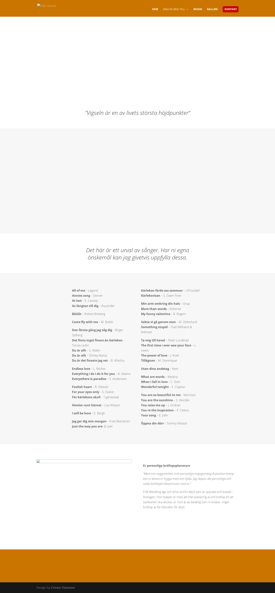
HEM (155, 9)
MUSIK (197, 9)
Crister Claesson (63, 588)
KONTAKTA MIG (137, 567)
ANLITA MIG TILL (174, 9)
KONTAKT (230, 9)
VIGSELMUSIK (157, 206)
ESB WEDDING (157, 526)
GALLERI (212, 9)
